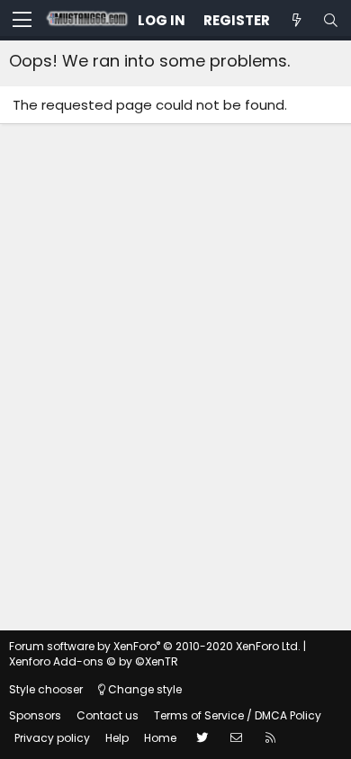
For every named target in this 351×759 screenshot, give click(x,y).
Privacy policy (52, 738)
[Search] (330, 20)
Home (160, 738)
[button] (22, 20)
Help (117, 738)
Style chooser (46, 689)
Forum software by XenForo (155, 646)
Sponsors (35, 715)
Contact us (107, 715)
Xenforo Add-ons (93, 661)
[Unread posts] (296, 20)
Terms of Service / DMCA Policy (237, 715)
